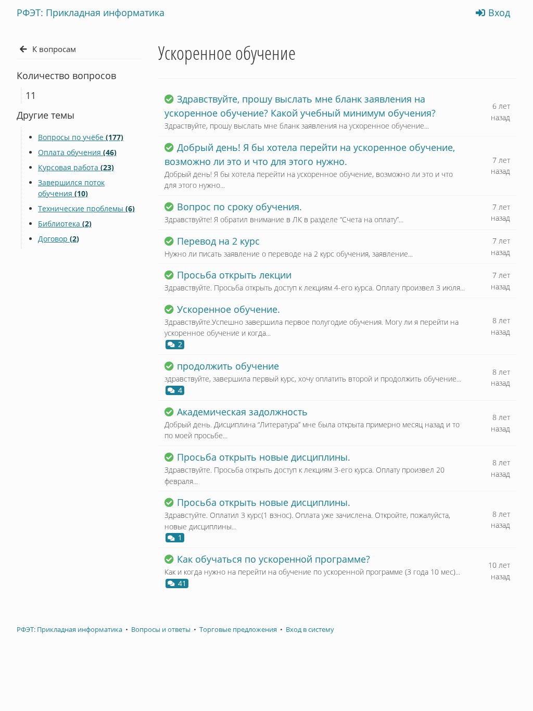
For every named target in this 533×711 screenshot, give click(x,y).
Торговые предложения (238, 629)
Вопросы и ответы (161, 629)
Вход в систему (310, 629)
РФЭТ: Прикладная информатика (69, 629)
